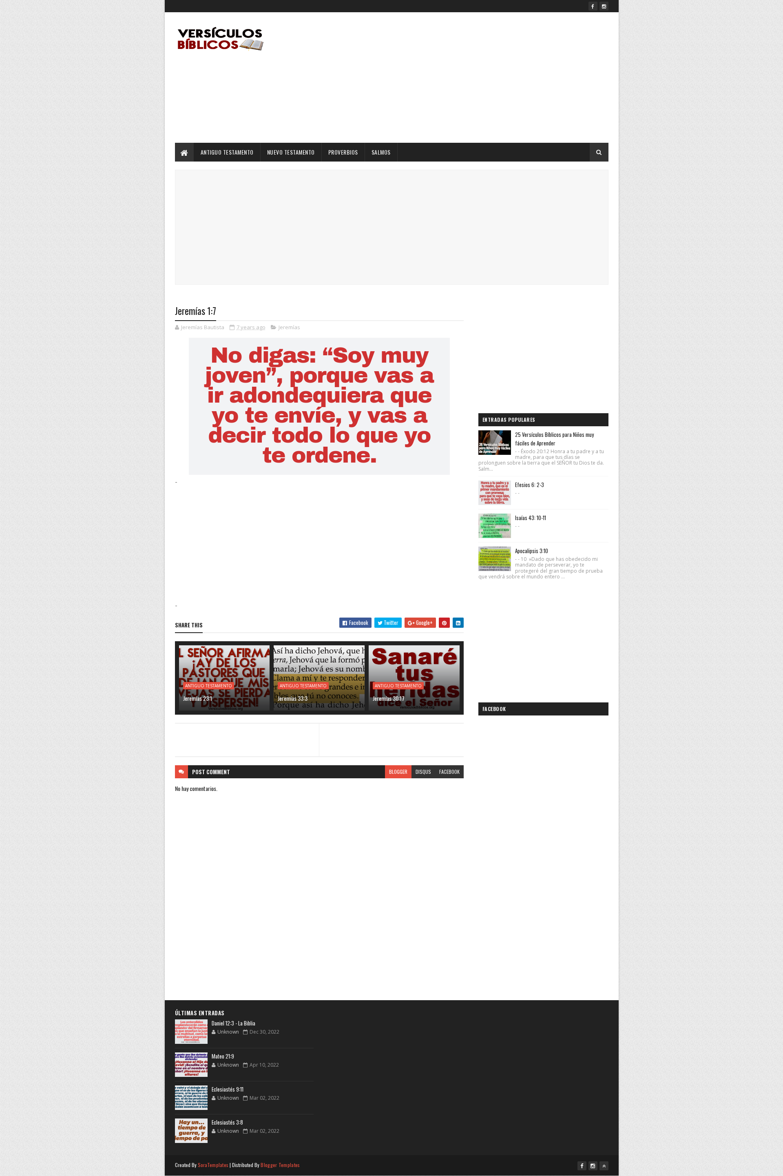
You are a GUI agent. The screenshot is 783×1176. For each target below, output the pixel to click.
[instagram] (603, 6)
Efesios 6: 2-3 (529, 485)
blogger (398, 771)
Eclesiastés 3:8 (227, 1122)
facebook (449, 771)
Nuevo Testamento (291, 152)
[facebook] (592, 6)
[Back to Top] (603, 1165)
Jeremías (289, 327)
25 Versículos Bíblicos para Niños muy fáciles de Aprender (554, 438)
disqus (423, 771)
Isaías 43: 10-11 (530, 518)
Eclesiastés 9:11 (227, 1089)
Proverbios (343, 152)
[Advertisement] (460, 77)
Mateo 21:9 (223, 1056)
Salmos (381, 152)
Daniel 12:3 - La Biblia (233, 1023)
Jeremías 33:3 (292, 698)
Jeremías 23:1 (197, 698)
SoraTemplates (213, 1164)
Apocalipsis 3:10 (531, 551)
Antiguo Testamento (227, 152)
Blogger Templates (280, 1164)
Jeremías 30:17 (389, 698)
